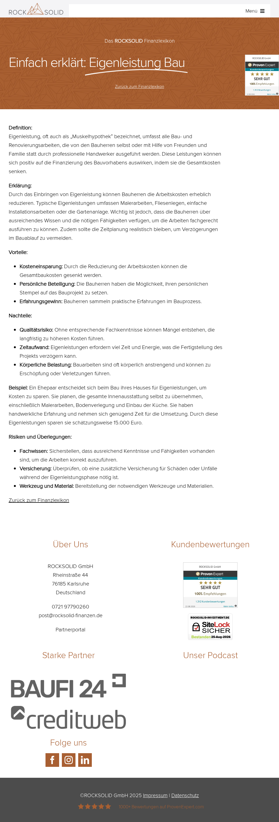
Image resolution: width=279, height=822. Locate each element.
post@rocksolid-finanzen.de (70, 615)
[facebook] (52, 760)
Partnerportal (70, 629)
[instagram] (68, 760)
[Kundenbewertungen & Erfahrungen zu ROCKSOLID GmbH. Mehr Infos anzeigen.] (210, 566)
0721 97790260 (70, 606)
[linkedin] (85, 760)
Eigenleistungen (76, 202)
